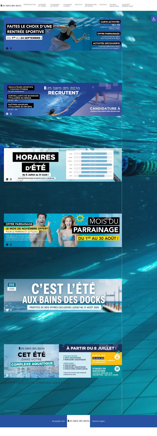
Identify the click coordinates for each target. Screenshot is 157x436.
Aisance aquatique (114, 5)
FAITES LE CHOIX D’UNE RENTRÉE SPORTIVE (35, 56)
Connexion (129, 102)
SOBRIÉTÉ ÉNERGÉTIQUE (127, 5)
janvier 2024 (129, 73)
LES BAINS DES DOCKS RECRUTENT (29, 121)
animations (129, 86)
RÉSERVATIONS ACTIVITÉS (91, 5)
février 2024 (129, 69)
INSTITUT (78, 5)
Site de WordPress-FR (133, 113)
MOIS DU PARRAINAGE (20, 252)
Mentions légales (98, 421)
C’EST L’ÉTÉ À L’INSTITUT (21, 317)
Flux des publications (133, 106)
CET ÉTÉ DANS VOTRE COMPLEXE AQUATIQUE (37, 383)
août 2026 (129, 55)
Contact (103, 5)
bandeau (128, 89)
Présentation (30, 5)
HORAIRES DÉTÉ (15, 187)
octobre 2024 (130, 66)
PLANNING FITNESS (67, 5)
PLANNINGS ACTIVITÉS (55, 5)
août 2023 (129, 76)
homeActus (129, 93)
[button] (154, 19)
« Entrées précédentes (12, 411)
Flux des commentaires (134, 109)
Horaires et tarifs (42, 5)
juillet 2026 (129, 59)
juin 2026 (128, 62)
